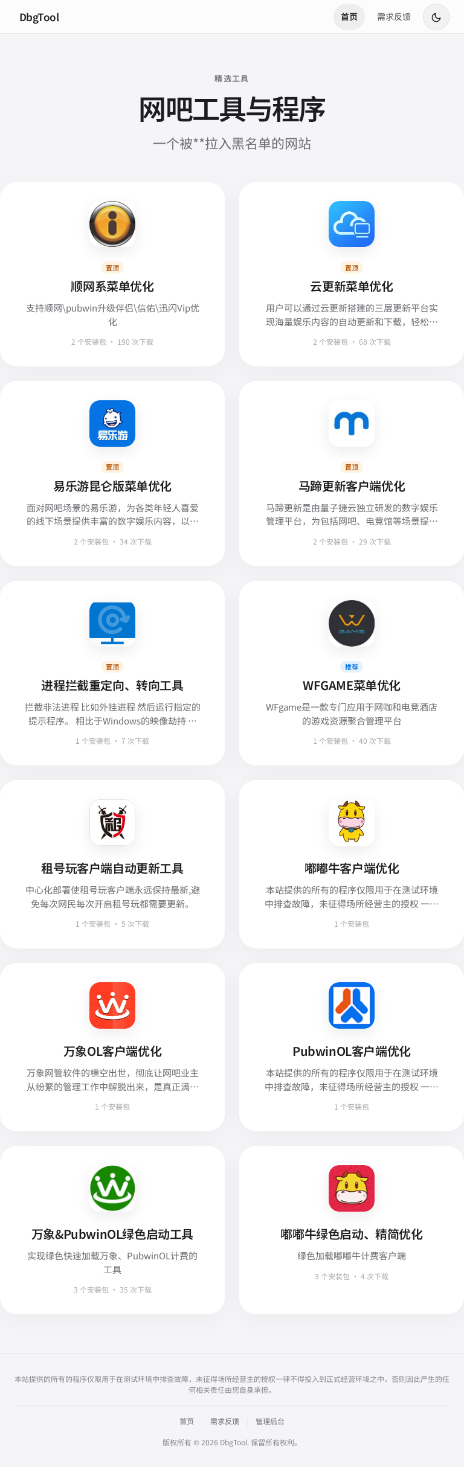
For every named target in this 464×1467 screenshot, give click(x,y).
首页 (349, 16)
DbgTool (39, 16)
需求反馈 (394, 16)
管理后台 (270, 1421)
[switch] (436, 17)
